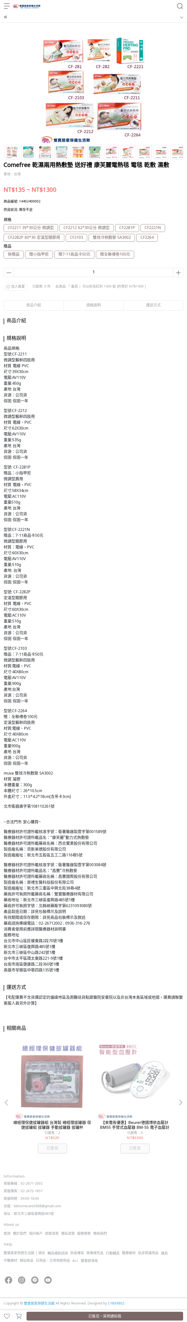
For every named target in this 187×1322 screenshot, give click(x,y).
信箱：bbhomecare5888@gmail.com (32, 1206)
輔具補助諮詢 (57, 1253)
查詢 (7, 1234)
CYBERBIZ (116, 1304)
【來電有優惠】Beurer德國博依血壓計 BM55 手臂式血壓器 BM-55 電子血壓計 (134, 1125)
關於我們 (20, 1234)
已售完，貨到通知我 (104, 1316)
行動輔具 (113, 1253)
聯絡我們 (100, 1234)
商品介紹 (33, 305)
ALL (75, 1261)
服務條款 (84, 1234)
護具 (164, 1253)
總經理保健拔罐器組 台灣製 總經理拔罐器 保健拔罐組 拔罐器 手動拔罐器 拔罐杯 (52, 1125)
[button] (180, 1102)
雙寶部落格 (89, 1261)
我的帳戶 (36, 1234)
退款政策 (52, 1234)
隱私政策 (68, 1234)
